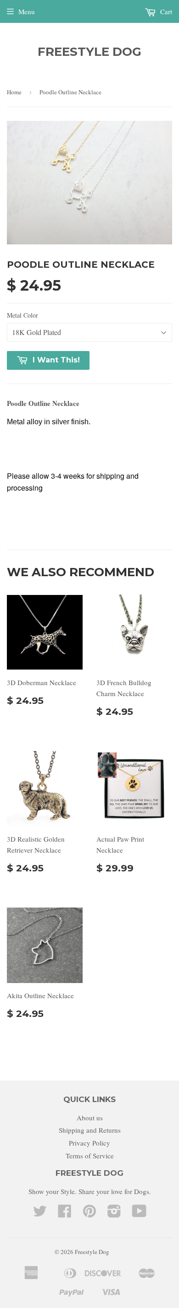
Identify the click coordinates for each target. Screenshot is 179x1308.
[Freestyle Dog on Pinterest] (89, 1213)
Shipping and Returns (90, 1130)
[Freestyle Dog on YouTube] (139, 1213)
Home (14, 92)
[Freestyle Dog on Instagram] (114, 1213)
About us (90, 1117)
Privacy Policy (89, 1142)
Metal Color (22, 315)
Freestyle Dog (89, 51)
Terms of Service (90, 1155)
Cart (165, 11)
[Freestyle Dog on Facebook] (65, 1213)
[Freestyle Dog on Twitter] (40, 1213)
